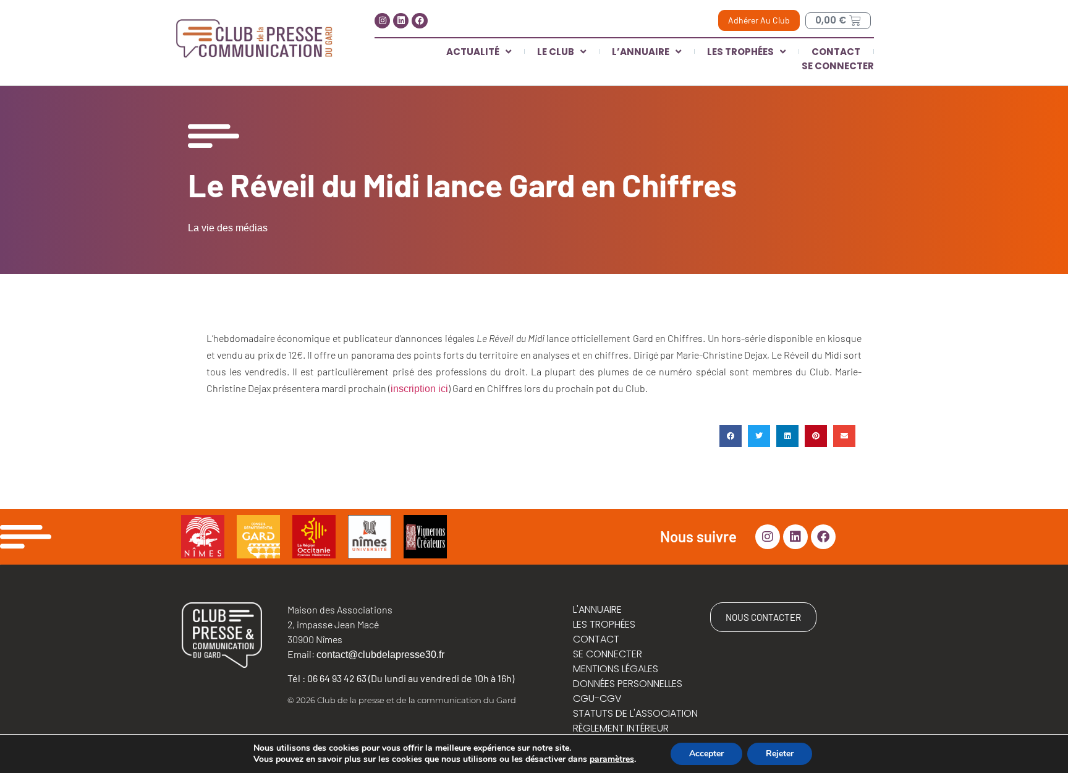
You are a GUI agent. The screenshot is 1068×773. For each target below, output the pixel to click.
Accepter (706, 753)
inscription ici (419, 388)
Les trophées (740, 51)
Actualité (472, 51)
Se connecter (838, 65)
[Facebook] (419, 20)
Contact (836, 51)
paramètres (612, 759)
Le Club (555, 51)
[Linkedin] (401, 20)
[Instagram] (382, 20)
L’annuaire (640, 51)
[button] (730, 436)
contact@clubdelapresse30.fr (380, 654)
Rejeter (780, 753)
